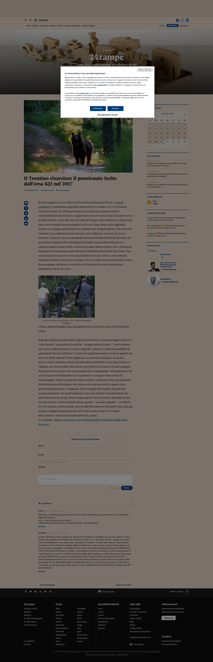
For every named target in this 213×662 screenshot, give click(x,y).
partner (140, 93)
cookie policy (102, 85)
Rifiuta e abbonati (145, 70)
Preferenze (97, 108)
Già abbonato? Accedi (108, 114)
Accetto (115, 108)
